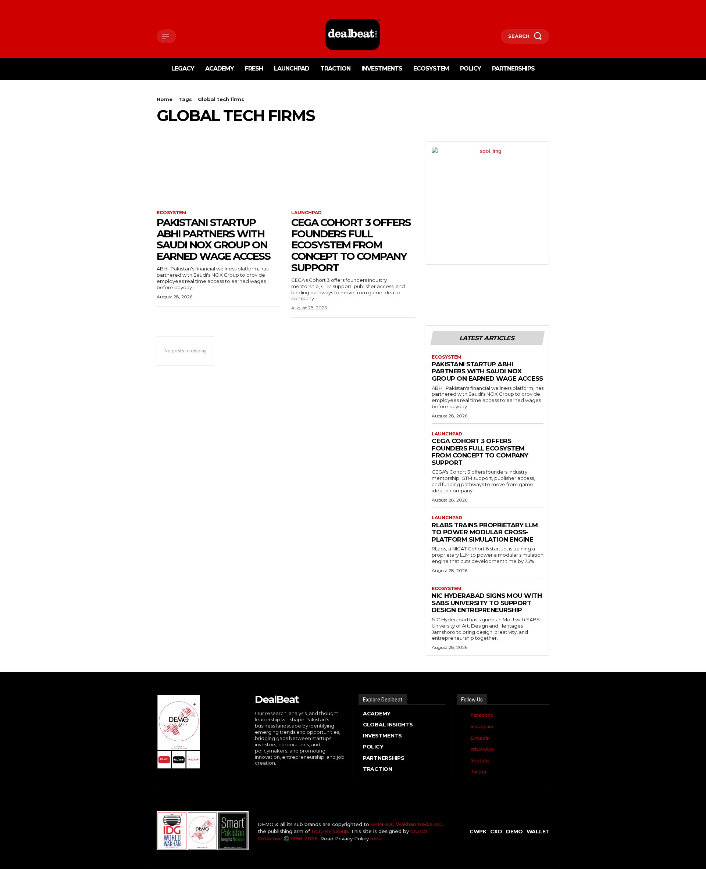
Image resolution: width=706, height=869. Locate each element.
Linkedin (480, 738)
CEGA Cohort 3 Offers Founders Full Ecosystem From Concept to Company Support (351, 245)
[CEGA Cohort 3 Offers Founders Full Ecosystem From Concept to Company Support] (353, 172)
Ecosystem (171, 212)
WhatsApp (482, 749)
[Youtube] (214, 7)
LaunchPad (306, 212)
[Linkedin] (180, 7)
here (376, 838)
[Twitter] (462, 772)
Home (164, 99)
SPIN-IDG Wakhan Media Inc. (406, 824)
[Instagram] (169, 7)
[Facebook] (157, 7)
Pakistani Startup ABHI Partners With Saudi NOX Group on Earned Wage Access (213, 239)
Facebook (482, 715)
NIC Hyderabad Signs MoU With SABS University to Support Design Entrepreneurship (487, 603)
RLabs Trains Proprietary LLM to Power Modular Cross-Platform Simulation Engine (485, 532)
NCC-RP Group (329, 831)
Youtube (480, 761)
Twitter (479, 772)
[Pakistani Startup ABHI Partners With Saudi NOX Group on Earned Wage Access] (218, 172)
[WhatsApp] (203, 7)
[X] (191, 7)
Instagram (482, 726)
